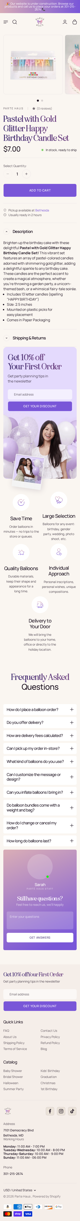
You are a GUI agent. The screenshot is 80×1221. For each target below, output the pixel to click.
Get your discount (40, 1006)
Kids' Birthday (50, 1071)
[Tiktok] (72, 1111)
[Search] (15, 22)
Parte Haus (23, 1196)
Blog (44, 1049)
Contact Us (49, 1030)
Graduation (49, 1077)
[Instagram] (61, 1111)
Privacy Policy (50, 1036)
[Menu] (6, 22)
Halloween (10, 1083)
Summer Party (13, 1089)
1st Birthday (49, 1089)
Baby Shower (12, 1071)
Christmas (48, 1083)
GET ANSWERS (40, 937)
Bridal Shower (13, 1077)
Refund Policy (50, 1043)
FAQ (6, 1030)
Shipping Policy (13, 1043)
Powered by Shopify (46, 1196)
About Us (9, 1036)
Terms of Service (15, 1049)
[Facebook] (50, 1111)
